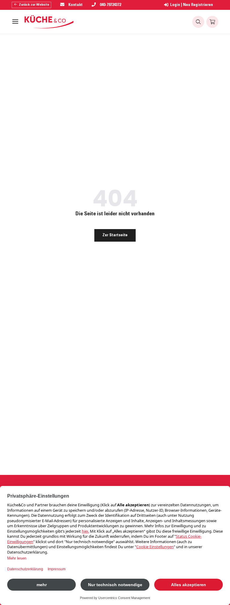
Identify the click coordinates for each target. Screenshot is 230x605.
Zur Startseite (115, 235)
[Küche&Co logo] (49, 22)
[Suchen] (198, 22)
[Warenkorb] (212, 22)
